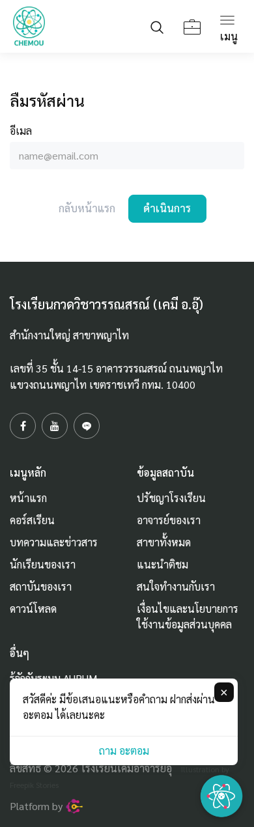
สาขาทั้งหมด (164, 542)
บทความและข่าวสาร (54, 542)
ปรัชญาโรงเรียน (171, 498)
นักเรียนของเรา (43, 564)
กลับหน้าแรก (87, 208)
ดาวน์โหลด (33, 608)
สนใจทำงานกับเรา (176, 586)
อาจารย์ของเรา (169, 520)
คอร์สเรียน (32, 520)
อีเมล (21, 130)
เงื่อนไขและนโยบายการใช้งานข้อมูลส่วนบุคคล (187, 616)
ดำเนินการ (167, 208)
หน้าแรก (28, 498)
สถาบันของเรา (41, 586)
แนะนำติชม (162, 564)
